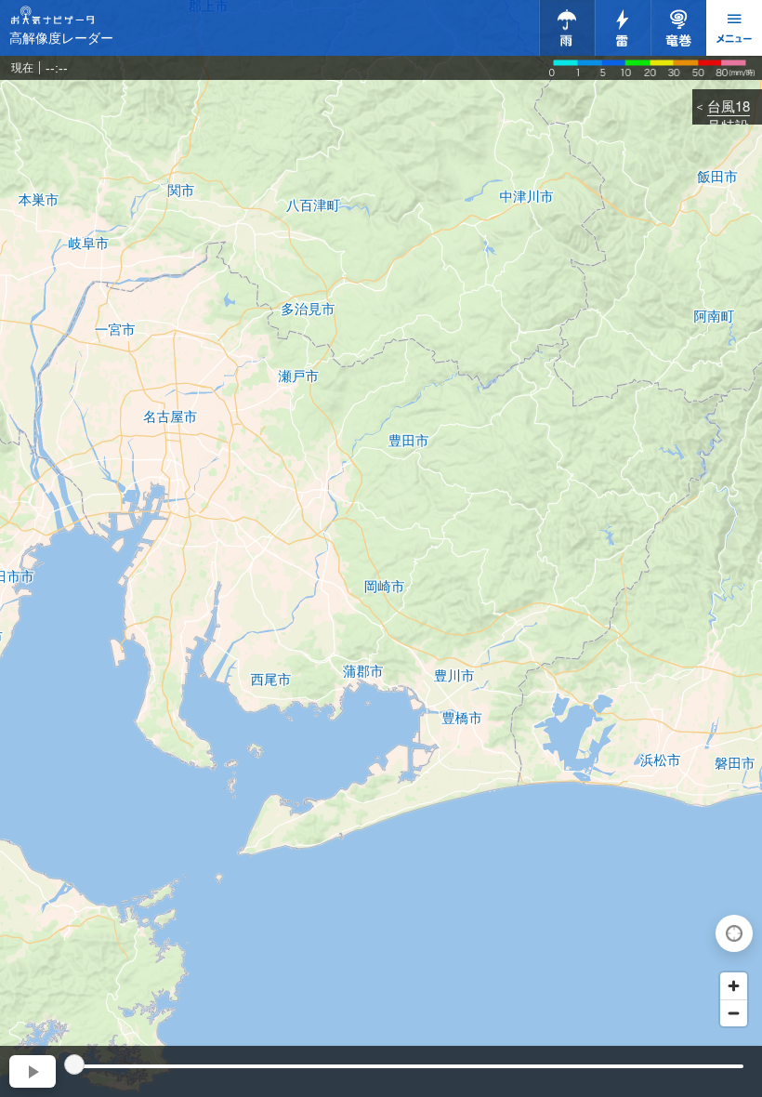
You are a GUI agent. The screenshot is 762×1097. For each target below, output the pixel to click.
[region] (381, 548)
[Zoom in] (733, 985)
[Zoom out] (733, 1012)
